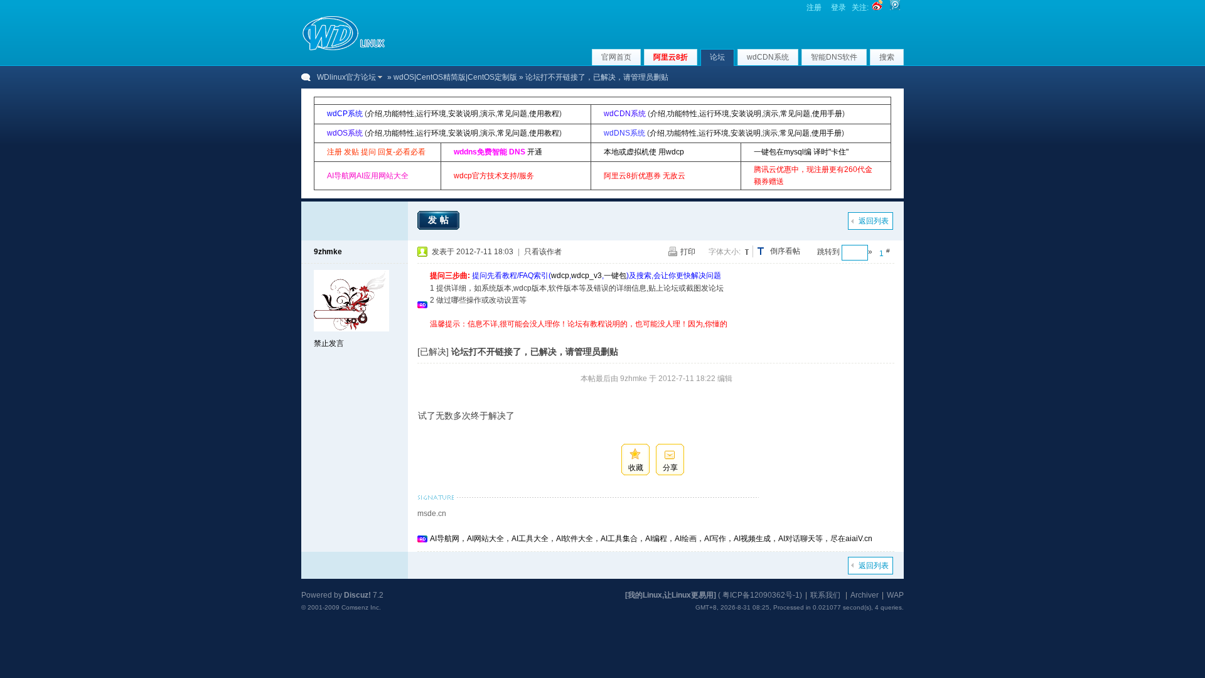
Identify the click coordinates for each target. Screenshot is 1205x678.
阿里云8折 (670, 57)
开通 (534, 152)
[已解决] (433, 352)
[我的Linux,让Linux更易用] (670, 595)
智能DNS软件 (834, 57)
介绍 (374, 113)
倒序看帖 (785, 251)
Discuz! (357, 595)
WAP (895, 595)
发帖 (440, 220)
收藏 (635, 467)
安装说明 (463, 113)
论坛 (717, 57)
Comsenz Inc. (361, 607)
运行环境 (431, 113)
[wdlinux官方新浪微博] (877, 7)
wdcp (560, 275)
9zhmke (328, 251)
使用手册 (827, 113)
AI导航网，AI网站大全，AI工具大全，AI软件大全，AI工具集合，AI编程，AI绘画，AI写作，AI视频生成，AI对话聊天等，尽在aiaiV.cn (651, 538)
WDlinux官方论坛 (346, 77)
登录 (838, 7)
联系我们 (825, 595)
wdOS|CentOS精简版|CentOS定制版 (455, 77)
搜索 (886, 57)
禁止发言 (329, 343)
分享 (670, 467)
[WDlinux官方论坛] (343, 49)
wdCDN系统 (768, 57)
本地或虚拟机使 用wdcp (644, 152)
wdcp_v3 (586, 275)
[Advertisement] (658, 335)
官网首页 (616, 57)
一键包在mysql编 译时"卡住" (801, 152)
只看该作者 (543, 251)
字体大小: (725, 251)
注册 (814, 7)
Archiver (864, 595)
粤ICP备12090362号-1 (761, 595)
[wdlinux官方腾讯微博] (895, 7)
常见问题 (512, 113)
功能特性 (399, 113)
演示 (487, 113)
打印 (687, 251)
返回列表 (874, 221)
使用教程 (544, 113)
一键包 (615, 275)
